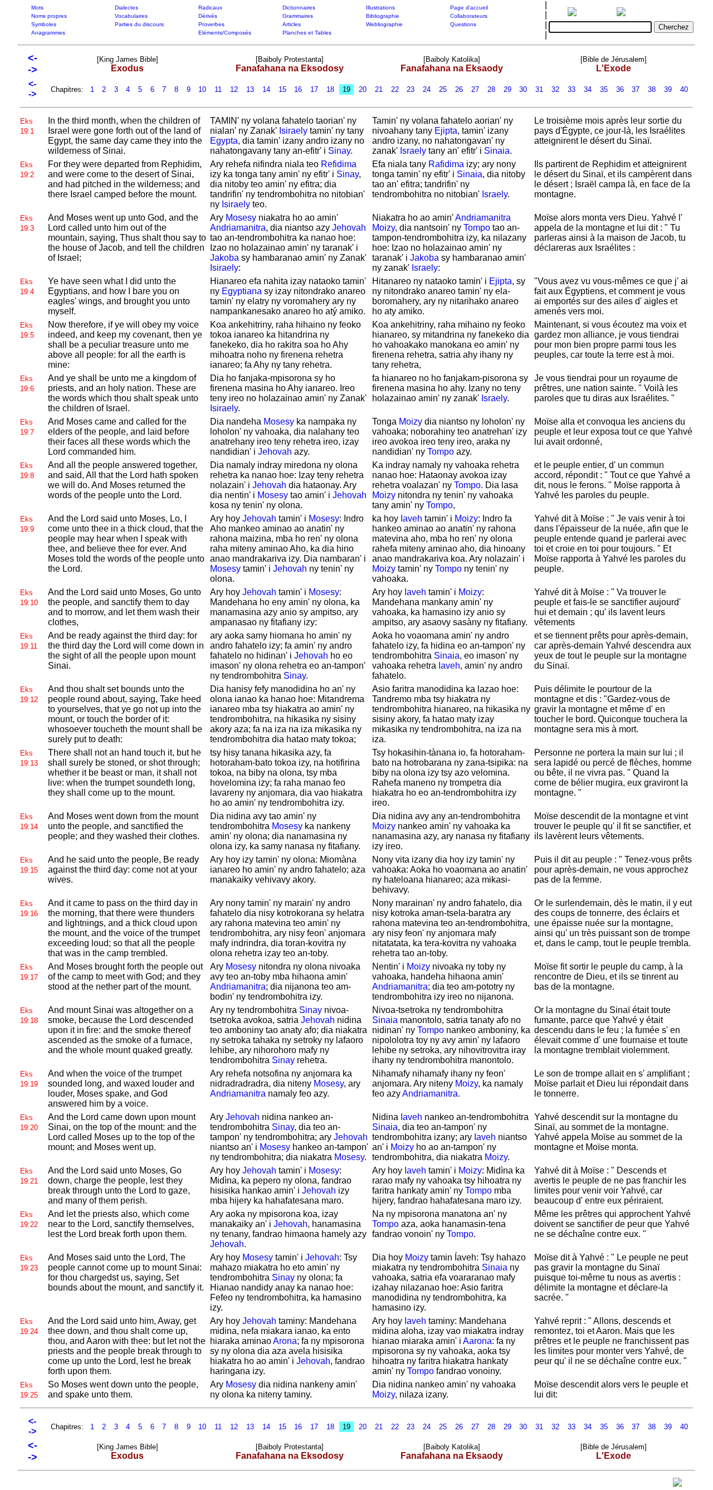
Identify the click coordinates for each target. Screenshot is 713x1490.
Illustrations (380, 7)
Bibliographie (382, 16)
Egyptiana (242, 291)
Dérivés (207, 16)
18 (330, 89)
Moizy (383, 227)
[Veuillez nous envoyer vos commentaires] (677, 1485)
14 (266, 89)
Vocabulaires (131, 16)
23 (410, 89)
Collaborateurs (468, 16)
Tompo (476, 227)
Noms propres (49, 16)
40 (684, 89)
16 (298, 89)
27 (475, 89)
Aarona (477, 1341)
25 (443, 89)
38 (652, 89)
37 (635, 89)
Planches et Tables (306, 33)
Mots (37, 7)
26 (459, 89)
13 (250, 89)
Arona (285, 1341)
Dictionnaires (298, 7)
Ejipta (445, 130)
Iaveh (411, 518)
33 (571, 89)
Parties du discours (139, 24)
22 (395, 89)
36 (620, 89)
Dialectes (126, 7)
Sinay (339, 150)
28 (491, 89)
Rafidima (446, 164)
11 (218, 89)
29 (507, 89)
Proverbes (211, 24)
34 (588, 89)
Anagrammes (48, 33)
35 (604, 89)
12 (234, 89)
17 (314, 89)
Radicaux (210, 7)
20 (362, 89)
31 (539, 89)
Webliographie (384, 24)
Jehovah (349, 227)
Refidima (338, 164)
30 (523, 89)
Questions (463, 24)
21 (379, 89)
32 (555, 89)
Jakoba (224, 257)
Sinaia (497, 150)
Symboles (43, 24)
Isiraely (293, 130)
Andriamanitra (238, 227)
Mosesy (241, 217)
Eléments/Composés (224, 33)
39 (668, 89)
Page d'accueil (469, 7)
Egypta (224, 140)
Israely (413, 150)
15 (282, 89)
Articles (291, 24)
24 (427, 89)
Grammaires (297, 16)
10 (202, 89)
